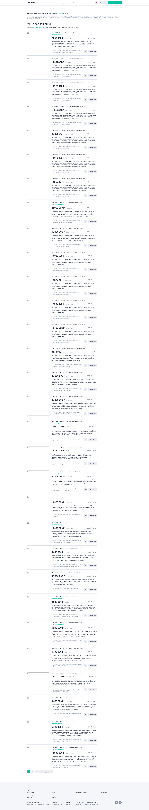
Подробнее (93, 51)
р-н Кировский (77, 540)
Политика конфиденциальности (54, 804)
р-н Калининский (77, 488)
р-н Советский (77, 713)
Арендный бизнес (65, 3)
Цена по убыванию (62, 27)
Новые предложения (50, 27)
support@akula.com (91, 802)
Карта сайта (78, 804)
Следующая (46, 772)
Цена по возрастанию (73, 27)
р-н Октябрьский (77, 244)
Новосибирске (64, 13)
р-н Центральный (77, 50)
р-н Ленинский (77, 388)
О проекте (54, 802)
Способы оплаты (68, 804)
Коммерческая (52, 3)
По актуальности (39, 27)
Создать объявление (114, 2)
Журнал (75, 3)
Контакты (61, 802)
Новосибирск (69, 50)
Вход (101, 2)
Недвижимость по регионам (90, 804)
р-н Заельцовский (77, 146)
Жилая (43, 3)
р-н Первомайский (78, 640)
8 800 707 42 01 (80, 802)
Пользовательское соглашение (35, 804)
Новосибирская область (59, 50)
